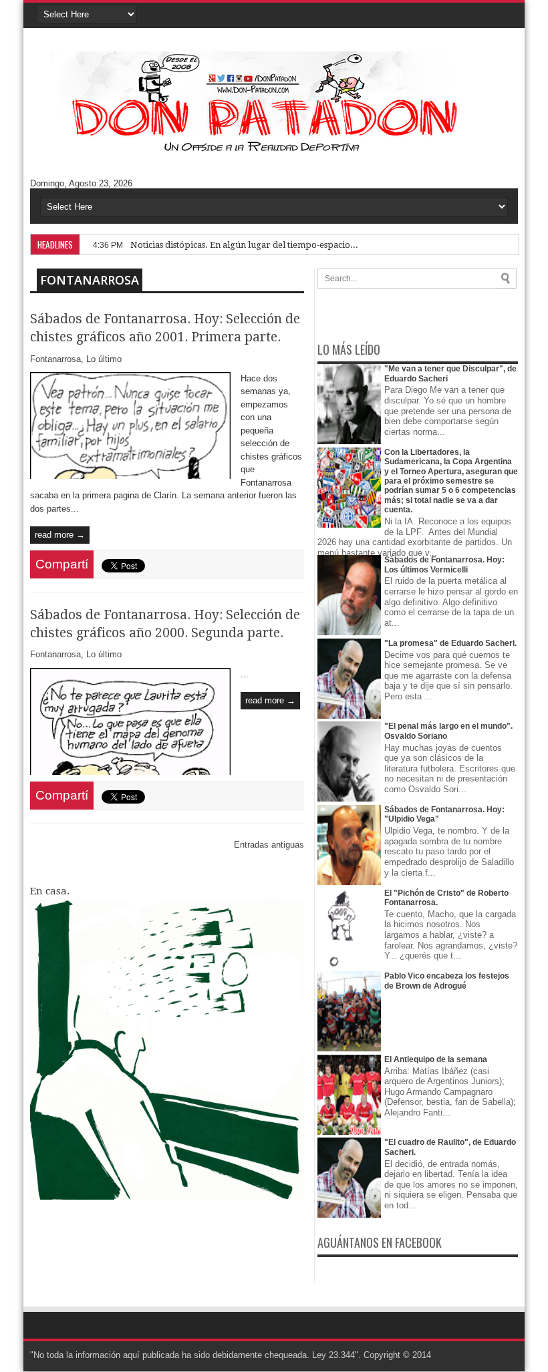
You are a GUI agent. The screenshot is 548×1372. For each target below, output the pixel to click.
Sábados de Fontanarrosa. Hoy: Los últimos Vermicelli (444, 564)
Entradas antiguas (269, 845)
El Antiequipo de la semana (435, 1059)
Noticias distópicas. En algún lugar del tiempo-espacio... (244, 245)
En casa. (50, 891)
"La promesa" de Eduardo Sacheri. (450, 643)
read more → (60, 535)
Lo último (104, 359)
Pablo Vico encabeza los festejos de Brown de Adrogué (446, 980)
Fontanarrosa (89, 280)
